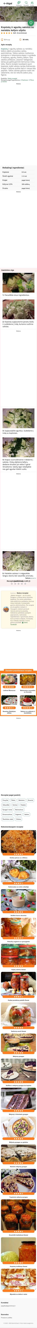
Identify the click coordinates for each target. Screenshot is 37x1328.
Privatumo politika (6, 1317)
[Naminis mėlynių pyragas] (18, 1153)
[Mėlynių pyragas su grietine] (18, 1127)
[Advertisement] (18, 103)
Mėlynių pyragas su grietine (18, 1142)
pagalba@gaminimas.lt (8, 1306)
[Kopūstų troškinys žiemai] (18, 1249)
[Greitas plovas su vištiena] (18, 842)
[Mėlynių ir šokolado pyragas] (18, 1099)
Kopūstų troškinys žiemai (18, 1266)
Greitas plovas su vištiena (18, 858)
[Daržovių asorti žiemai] (18, 1014)
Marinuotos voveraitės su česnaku (27, 691)
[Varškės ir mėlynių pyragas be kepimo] (18, 1070)
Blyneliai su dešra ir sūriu (18, 1294)
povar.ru (33, 578)
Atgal (9, 3)
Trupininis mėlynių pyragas (18, 1197)
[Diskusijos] (20, 2)
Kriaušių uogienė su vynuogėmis (18, 941)
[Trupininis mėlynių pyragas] (18, 1181)
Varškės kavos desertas (18, 915)
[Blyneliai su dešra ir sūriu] (18, 1279)
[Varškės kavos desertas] (18, 900)
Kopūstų (4, 49)
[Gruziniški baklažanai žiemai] (18, 1215)
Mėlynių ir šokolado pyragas (18, 1114)
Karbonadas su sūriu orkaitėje (18, 887)
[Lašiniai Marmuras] (9, 679)
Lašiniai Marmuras (9, 690)
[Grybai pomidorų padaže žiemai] (18, 984)
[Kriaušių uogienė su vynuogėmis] (18, 927)
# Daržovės (24, 80)
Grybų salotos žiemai (18, 969)
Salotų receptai (12, 78)
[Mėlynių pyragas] (18, 1043)
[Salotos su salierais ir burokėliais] (28, 700)
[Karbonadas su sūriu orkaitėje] (18, 871)
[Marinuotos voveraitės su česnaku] (28, 679)
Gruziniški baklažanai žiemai (18, 1235)
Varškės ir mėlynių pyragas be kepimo (18, 1085)
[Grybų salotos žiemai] (18, 954)
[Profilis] (32, 2)
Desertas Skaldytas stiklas (9, 712)
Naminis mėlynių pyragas (18, 1166)
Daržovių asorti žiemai (18, 1031)
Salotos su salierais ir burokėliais (28, 712)
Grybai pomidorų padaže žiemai (18, 1000)
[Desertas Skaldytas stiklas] (9, 700)
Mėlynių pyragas (18, 1056)
